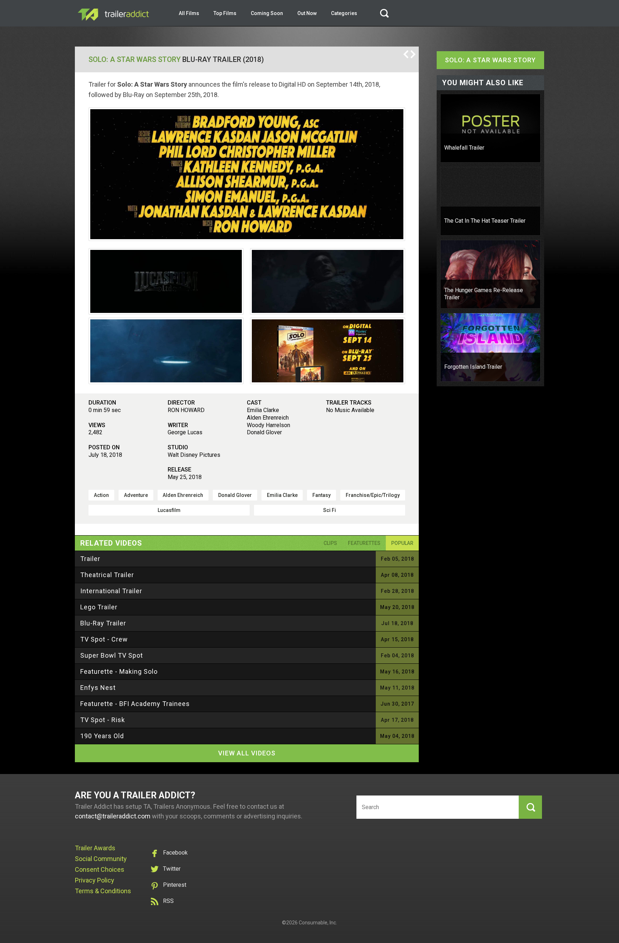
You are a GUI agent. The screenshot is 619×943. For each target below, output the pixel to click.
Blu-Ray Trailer (103, 623)
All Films (189, 13)
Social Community (101, 858)
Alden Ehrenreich (183, 495)
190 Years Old (102, 736)
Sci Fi (329, 510)
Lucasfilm (169, 510)
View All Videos (246, 753)
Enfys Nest (98, 687)
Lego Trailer (98, 607)
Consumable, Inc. (318, 922)
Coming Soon (267, 13)
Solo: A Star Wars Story (134, 59)
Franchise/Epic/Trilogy (373, 495)
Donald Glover (235, 495)
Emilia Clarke (282, 495)
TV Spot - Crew (104, 639)
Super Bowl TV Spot (111, 655)
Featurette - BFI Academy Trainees (135, 703)
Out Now (307, 13)
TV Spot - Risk (102, 720)
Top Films (224, 13)
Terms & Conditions (103, 891)
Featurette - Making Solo (119, 671)
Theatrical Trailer (107, 575)
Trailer (90, 558)
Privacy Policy (94, 880)
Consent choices (99, 869)
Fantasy (321, 495)
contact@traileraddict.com (112, 816)
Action (101, 495)
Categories (344, 13)
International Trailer (111, 591)
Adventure (136, 495)
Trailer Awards (95, 848)
